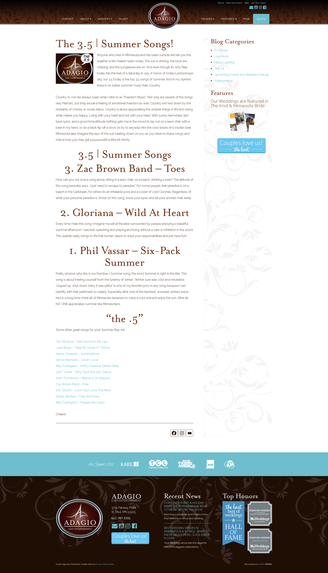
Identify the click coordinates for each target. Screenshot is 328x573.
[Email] (189, 433)
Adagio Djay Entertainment (164, 16)
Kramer (265, 564)
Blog (246, 3)
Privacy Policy (102, 564)
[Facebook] (173, 433)
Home (221, 3)
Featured (227, 18)
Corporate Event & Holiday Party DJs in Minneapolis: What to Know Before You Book (186, 506)
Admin (111, 564)
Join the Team (258, 3)
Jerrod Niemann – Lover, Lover (77, 360)
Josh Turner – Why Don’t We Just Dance (83, 372)
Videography (223, 80)
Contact (68, 18)
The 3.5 (219, 68)
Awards (206, 18)
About (84, 18)
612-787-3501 (121, 518)
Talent (123, 18)
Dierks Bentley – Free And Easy (77, 396)
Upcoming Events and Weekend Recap (241, 74)
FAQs (246, 18)
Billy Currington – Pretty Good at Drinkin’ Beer (87, 366)
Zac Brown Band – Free (72, 384)
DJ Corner (221, 50)
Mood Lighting (224, 62)
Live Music (221, 56)
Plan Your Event (234, 3)
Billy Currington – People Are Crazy (80, 402)
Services (104, 18)
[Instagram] (181, 433)
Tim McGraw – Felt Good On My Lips (82, 341)
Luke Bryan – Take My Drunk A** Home (83, 348)
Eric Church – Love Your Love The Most (83, 390)
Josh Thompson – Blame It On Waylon (83, 378)
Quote (261, 18)
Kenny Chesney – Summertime (77, 354)
